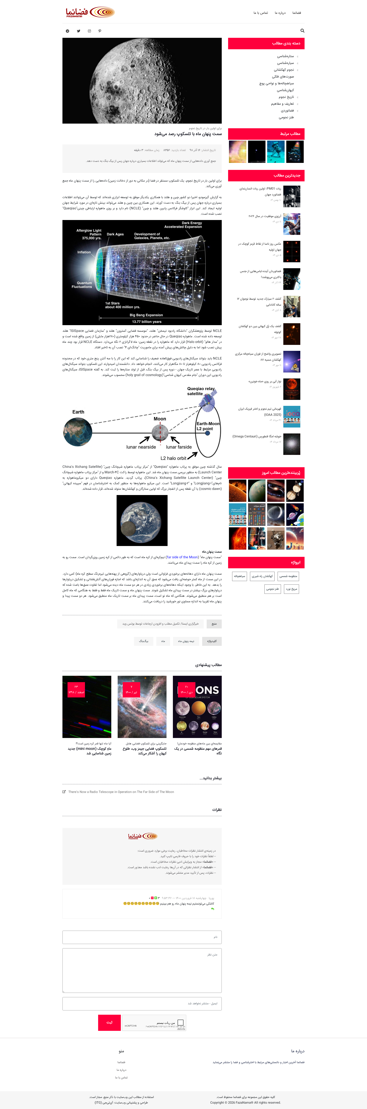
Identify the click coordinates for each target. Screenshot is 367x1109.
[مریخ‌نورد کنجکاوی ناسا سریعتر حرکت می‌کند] (276, 538)
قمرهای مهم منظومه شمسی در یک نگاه (198, 751)
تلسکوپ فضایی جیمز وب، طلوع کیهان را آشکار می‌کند (145, 751)
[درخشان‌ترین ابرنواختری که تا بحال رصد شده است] (238, 152)
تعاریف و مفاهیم (282, 104)
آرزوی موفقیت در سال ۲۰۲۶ (265, 216)
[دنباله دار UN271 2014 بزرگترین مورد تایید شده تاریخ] (276, 514)
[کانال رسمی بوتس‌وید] (67, 31)
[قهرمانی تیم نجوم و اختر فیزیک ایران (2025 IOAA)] (291, 417)
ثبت (109, 1022)
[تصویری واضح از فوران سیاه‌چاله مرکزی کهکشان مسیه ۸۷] (291, 362)
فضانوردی (287, 110)
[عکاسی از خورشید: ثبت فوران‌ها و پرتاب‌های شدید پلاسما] (238, 491)
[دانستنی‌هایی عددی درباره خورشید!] (238, 538)
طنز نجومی (286, 117)
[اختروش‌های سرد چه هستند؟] (276, 491)
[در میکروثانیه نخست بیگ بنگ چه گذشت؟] (295, 152)
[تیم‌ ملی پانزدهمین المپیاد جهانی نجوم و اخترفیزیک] (238, 514)
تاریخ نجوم (286, 97)
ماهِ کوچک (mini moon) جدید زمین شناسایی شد (89, 751)
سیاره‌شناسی (285, 63)
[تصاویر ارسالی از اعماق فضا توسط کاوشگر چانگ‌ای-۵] (257, 152)
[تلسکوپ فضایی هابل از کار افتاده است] (257, 538)
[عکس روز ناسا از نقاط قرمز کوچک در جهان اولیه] (291, 252)
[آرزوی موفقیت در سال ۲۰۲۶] (291, 225)
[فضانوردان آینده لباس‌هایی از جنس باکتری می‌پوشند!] (291, 280)
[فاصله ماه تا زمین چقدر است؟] (295, 491)
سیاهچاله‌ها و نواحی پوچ (276, 83)
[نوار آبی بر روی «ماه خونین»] (291, 390)
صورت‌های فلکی (283, 76)
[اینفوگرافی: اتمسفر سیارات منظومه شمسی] (257, 514)
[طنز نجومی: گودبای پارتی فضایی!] (295, 538)
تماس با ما (261, 13)
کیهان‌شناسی (285, 90)
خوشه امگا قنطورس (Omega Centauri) (257, 436)
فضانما (296, 13)
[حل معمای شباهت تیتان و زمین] (257, 491)
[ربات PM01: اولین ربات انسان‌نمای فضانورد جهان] (291, 197)
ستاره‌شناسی (285, 56)
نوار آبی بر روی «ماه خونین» (264, 381)
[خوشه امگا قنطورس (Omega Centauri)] (291, 445)
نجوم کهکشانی (284, 70)
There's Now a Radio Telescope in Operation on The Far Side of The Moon (120, 792)
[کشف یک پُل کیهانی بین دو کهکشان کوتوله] (291, 335)
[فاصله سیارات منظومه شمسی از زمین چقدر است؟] (295, 514)
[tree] (266, 85)
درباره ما (280, 13)
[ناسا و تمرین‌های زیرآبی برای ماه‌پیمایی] (276, 152)
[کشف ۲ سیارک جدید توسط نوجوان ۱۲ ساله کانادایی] (291, 307)
